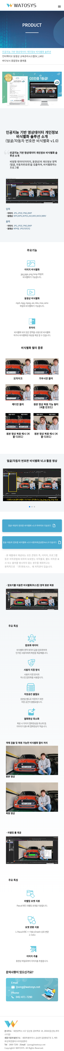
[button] (29, 506)
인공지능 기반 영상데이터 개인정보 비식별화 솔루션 (26, 51)
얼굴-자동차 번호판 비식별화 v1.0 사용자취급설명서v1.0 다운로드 (32, 542)
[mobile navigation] (59, 6)
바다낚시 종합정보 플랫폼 (14, 60)
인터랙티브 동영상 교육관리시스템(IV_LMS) (23, 56)
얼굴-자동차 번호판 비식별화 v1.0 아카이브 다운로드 (32, 526)
